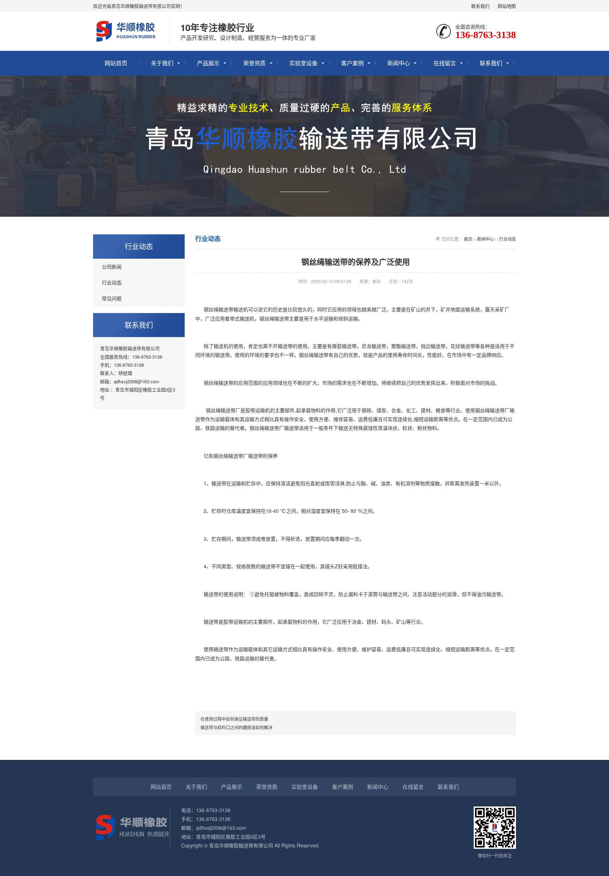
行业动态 (112, 282)
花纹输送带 (462, 345)
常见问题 (112, 298)
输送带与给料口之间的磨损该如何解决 (236, 727)
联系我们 (480, 5)
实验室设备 (303, 63)
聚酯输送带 (403, 345)
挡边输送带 (433, 345)
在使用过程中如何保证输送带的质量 (234, 719)
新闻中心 (398, 63)
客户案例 (352, 63)
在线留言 (444, 63)
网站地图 (507, 5)
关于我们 (162, 63)
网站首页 (116, 63)
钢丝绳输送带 (218, 309)
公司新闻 (112, 266)
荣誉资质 (254, 63)
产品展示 (208, 63)
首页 (468, 239)
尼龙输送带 (374, 345)
